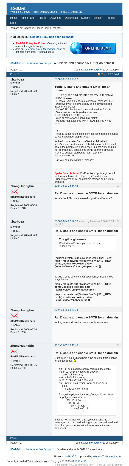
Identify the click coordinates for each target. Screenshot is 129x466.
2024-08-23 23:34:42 (66, 185)
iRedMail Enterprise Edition (30, 43)
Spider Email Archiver (67, 173)
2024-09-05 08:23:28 (66, 310)
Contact (97, 17)
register (98, 69)
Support (85, 17)
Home (13, 17)
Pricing (42, 17)
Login (13, 23)
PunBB (72, 456)
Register (110, 17)
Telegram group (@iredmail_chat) (43, 49)
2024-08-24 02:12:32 (66, 221)
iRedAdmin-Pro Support (39, 63)
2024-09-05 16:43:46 (66, 345)
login (88, 69)
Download (55, 17)
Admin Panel (28, 17)
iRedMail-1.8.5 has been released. (51, 36)
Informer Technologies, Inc (107, 456)
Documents (71, 17)
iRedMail (17, 8)
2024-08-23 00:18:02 (66, 79)
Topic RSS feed (110, 74)
